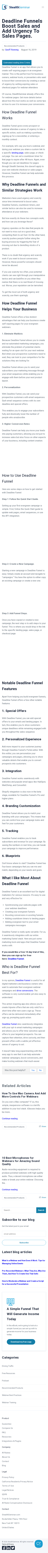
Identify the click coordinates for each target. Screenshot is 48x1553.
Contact (5, 1461)
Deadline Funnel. (15, 959)
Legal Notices (8, 1490)
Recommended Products (14, 46)
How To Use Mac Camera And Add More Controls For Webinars (24, 1095)
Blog (4, 1465)
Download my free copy (21, 1342)
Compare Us (7, 1428)
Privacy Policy (8, 1477)
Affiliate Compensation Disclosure (17, 1503)
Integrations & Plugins (11, 1441)
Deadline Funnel (9, 1024)
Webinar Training (9, 1402)
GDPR (4, 1494)
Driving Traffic (7, 1366)
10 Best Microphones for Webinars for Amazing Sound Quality (21, 1161)
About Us (6, 1457)
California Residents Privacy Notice (17, 1482)
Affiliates (6, 1453)
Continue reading (10, 1118)
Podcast (5, 1381)
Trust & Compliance (10, 1499)
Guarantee (6, 1424)
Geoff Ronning (12, 50)
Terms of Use (8, 1486)
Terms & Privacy (8, 1544)
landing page (17, 153)
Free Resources (8, 1373)
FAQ (4, 1432)
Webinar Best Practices (11, 1395)
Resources (6, 1437)
